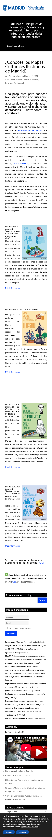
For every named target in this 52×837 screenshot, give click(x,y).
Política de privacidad (36, 718)
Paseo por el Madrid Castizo (17, 775)
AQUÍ (41, 562)
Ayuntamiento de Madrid (30, 130)
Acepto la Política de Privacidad (19, 628)
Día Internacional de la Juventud (19, 771)
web (14, 581)
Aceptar (9, 832)
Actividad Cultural (13, 79)
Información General (14, 83)
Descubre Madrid (30, 79)
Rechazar (22, 832)
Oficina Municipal (17, 76)
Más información (13, 288)
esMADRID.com (21, 163)
